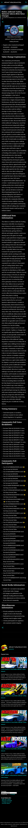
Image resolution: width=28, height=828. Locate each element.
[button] (2, 22)
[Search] (26, 2)
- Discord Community (6, 800)
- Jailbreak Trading (6, 799)
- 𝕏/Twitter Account (6, 802)
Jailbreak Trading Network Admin (18, 647)
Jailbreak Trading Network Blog (12, 2)
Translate (12, 794)
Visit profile (11, 649)
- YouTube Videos (5, 803)
